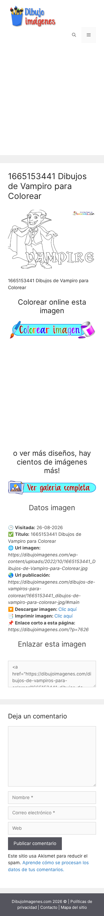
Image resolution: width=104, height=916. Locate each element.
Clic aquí (67, 609)
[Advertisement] (52, 103)
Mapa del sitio (74, 907)
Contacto (48, 907)
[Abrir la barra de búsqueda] (74, 35)
